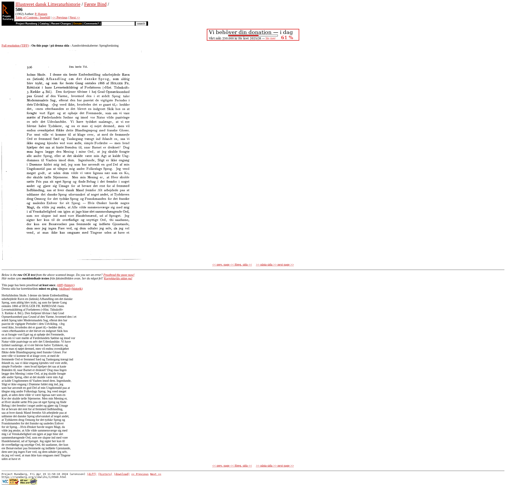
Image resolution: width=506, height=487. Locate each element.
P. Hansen (41, 14)
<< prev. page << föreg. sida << (232, 264)
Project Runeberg (26, 23)
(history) (69, 285)
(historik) (77, 288)
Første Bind (95, 4)
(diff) (60, 285)
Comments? (91, 23)
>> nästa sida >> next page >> (275, 264)
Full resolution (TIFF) (15, 45)
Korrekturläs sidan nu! (118, 278)
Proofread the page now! (118, 274)
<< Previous (59, 17)
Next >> (75, 17)
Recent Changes (61, 23)
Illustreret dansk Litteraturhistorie (47, 4)
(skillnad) (65, 288)
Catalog (44, 23)
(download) (122, 474)
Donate (77, 23)
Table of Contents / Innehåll (32, 17)
